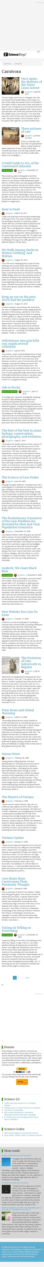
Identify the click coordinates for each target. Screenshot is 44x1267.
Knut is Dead (11, 209)
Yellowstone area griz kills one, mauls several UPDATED (20, 344)
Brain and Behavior (9, 391)
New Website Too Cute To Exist (20, 613)
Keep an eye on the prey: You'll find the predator (19, 298)
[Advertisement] (22, 25)
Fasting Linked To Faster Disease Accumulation (22, 1108)
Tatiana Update (13, 838)
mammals (7, 64)
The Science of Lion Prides (20, 477)
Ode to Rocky (11, 387)
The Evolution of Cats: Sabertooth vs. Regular (31, 662)
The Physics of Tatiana (18, 797)
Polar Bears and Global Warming (18, 711)
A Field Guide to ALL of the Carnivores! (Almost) (20, 164)
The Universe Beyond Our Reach (15, 1183)
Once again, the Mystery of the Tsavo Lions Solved (31, 83)
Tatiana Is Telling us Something (16, 929)
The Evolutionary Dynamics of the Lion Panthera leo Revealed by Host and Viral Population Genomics (22, 522)
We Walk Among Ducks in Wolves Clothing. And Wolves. (20, 253)
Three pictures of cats (31, 130)
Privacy (38, 1247)
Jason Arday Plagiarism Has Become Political (21, 1133)
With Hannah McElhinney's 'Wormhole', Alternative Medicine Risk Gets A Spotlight (20, 1113)
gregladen (29, 92)
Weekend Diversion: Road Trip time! (16, 1155)
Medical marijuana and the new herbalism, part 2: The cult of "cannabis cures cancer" (22, 1209)
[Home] (15, 55)
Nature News (11, 754)
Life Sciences (7, 170)
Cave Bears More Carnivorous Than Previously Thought (16, 882)
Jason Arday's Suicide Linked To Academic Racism (23, 1135)
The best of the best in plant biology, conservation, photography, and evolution (21, 433)
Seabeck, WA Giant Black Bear (19, 569)
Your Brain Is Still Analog (13, 1110)
